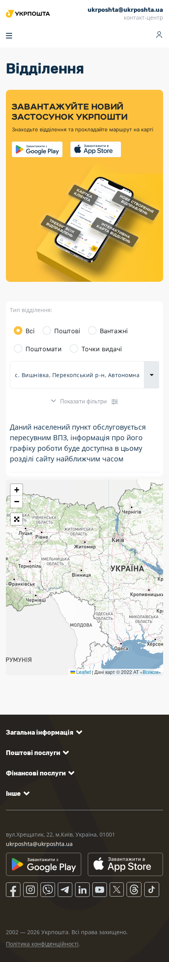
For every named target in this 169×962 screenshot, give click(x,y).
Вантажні (114, 331)
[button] (16, 490)
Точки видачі (101, 349)
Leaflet (83, 671)
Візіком (150, 671)
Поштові (67, 331)
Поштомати (44, 349)
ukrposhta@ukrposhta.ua (39, 844)
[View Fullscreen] (16, 519)
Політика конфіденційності (42, 943)
